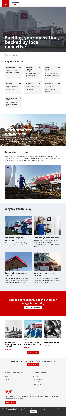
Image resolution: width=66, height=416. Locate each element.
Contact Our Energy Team (33, 307)
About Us (35, 376)
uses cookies (12, 409)
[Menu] (63, 3)
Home (9, 55)
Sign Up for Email (33, 364)
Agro (6, 376)
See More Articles (33, 353)
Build (6, 382)
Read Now (8, 349)
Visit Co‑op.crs (10, 402)
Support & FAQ (37, 384)
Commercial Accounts (39, 382)
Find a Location (37, 379)
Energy (7, 379)
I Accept (33, 412)
